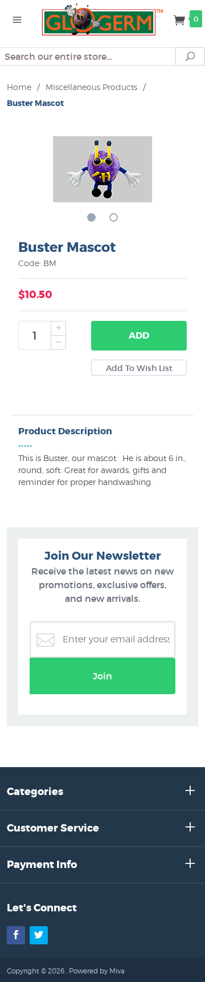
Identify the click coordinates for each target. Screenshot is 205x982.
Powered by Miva (97, 971)
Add (139, 335)
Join (102, 676)
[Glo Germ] (102, 18)
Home (19, 87)
